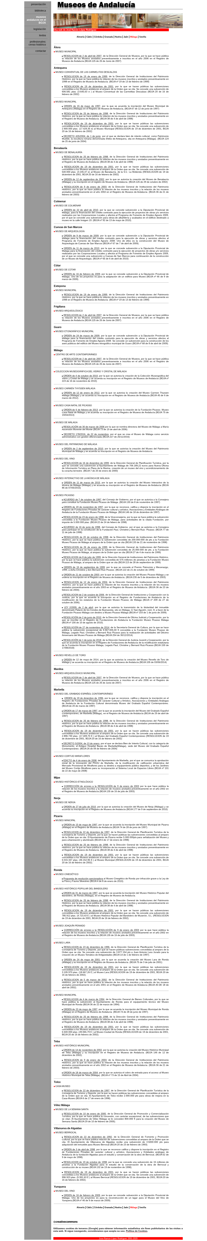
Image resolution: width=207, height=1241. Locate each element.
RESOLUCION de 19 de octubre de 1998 (85, 1162)
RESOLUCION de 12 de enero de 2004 (85, 582)
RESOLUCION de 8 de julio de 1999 (82, 557)
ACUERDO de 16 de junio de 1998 (81, 527)
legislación (39, 29)
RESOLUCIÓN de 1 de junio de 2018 (82, 640)
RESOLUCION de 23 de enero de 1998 (83, 517)
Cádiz (89, 37)
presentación (38, 4)
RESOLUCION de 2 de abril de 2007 (83, 56)
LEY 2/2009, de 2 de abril (78, 607)
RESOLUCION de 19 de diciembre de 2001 (88, 86)
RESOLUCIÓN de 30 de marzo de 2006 (83, 426)
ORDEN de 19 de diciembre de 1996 (83, 698)
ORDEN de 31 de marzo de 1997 (80, 893)
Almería (80, 37)
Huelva (118, 37)
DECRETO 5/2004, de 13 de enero (81, 743)
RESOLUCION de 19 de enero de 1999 (85, 76)
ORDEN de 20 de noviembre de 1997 (83, 507)
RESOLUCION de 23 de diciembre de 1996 (86, 947)
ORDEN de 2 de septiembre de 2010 (83, 448)
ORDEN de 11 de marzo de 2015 (82, 482)
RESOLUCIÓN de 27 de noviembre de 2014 (86, 627)
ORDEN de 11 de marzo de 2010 (81, 248)
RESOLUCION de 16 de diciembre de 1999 (86, 463)
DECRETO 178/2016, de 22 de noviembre (86, 434)
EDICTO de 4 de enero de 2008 (79, 760)
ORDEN (68, 659)
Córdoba (98, 37)
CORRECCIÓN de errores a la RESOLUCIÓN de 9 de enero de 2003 (101, 786)
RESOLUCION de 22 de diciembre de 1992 (88, 1136)
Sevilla (142, 37)
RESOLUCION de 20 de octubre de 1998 (86, 537)
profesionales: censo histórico (37, 43)
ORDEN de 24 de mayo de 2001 (82, 959)
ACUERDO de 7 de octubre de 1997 (82, 499)
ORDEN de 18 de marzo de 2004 (80, 1072)
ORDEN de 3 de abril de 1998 (79, 1149)
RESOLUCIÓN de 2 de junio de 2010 (82, 617)
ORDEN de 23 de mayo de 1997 (80, 1009)
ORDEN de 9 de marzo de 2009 (81, 235)
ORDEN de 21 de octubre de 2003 (81, 574)
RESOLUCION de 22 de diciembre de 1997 (86, 832)
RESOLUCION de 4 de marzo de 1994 (84, 999)
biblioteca (40, 10)
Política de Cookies (136, 1231)
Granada (108, 37)
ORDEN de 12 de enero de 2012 (81, 392)
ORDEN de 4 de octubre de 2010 (80, 375)
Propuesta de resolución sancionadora (83, 878)
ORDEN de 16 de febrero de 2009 (82, 274)
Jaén (126, 37)
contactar (40, 51)
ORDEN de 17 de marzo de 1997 (80, 710)
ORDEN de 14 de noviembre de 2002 (82, 1050)
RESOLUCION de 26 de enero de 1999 (85, 547)
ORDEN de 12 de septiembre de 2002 (84, 179)
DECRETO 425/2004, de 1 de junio (82, 136)
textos (42, 35)
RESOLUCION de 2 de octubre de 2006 (83, 594)
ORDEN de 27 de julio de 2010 (80, 806)
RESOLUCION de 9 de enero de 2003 (85, 186)
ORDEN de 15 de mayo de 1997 (82, 106)
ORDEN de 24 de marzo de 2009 (81, 335)
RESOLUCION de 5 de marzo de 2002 (85, 979)
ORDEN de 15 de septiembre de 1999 (84, 567)
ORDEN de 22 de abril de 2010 (81, 210)
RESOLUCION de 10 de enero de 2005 (85, 1113)
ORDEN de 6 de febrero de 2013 (81, 409)
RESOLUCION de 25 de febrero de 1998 (86, 113)
